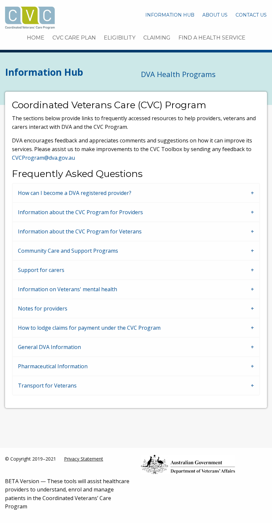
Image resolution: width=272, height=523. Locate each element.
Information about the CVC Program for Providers (80, 212)
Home (35, 38)
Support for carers (41, 270)
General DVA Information (49, 347)
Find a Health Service (211, 38)
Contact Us (251, 15)
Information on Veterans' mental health (67, 289)
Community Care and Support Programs (68, 250)
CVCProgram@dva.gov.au (43, 157)
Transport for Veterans (47, 385)
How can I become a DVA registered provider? (74, 193)
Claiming (156, 38)
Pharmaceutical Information (53, 366)
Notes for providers (42, 308)
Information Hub (169, 15)
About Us (215, 15)
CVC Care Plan (74, 38)
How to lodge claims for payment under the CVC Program (89, 327)
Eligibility (119, 38)
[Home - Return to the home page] (30, 17)
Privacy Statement (83, 459)
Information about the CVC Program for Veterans (80, 231)
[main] (136, 249)
